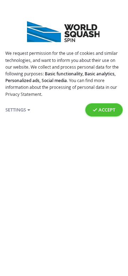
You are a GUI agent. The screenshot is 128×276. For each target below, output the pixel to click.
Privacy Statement (23, 94)
